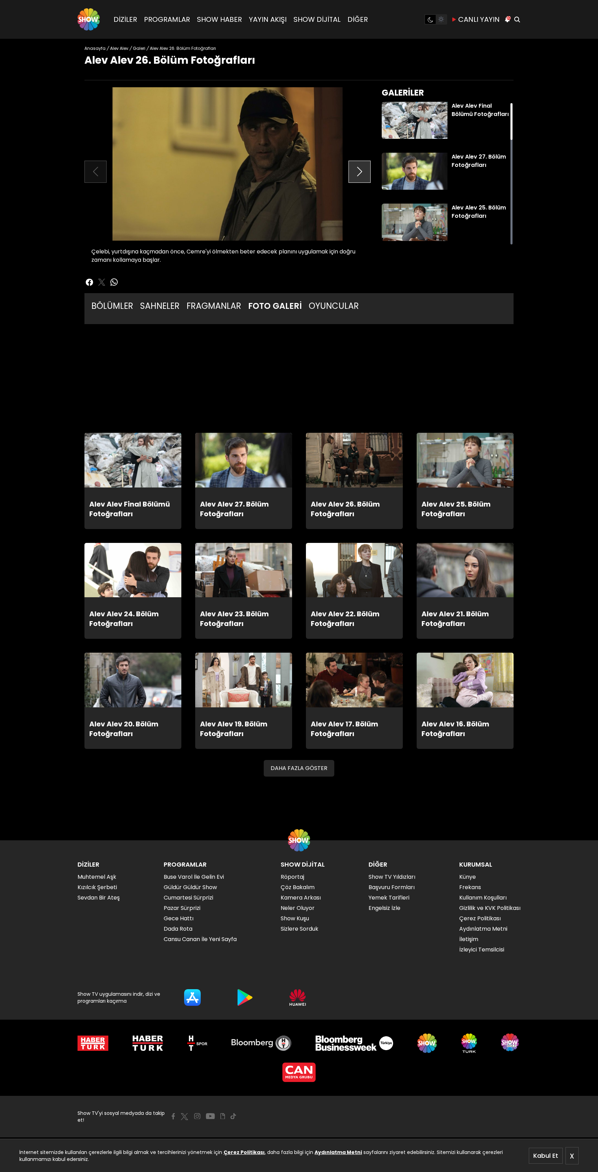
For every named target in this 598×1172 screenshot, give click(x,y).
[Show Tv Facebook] (173, 1116)
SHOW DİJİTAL (317, 19)
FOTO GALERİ (275, 306)
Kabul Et (545, 1155)
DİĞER (357, 19)
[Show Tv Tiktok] (233, 1116)
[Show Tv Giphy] (222, 1116)
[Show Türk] (469, 1043)
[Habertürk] (93, 1043)
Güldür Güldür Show (190, 887)
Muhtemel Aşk (97, 877)
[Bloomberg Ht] (261, 1043)
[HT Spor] (197, 1043)
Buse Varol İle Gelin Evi (194, 877)
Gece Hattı (178, 918)
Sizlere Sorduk (299, 929)
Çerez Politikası (244, 1152)
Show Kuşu (295, 918)
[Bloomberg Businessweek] (354, 1043)
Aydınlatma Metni (338, 1152)
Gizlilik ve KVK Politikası (489, 908)
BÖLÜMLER (112, 306)
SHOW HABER (219, 19)
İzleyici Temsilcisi (481, 950)
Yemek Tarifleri (389, 898)
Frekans (470, 887)
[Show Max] (510, 1043)
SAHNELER (160, 306)
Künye (467, 877)
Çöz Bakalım (298, 887)
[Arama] (517, 19)
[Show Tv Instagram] (197, 1116)
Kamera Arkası (301, 898)
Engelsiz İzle (384, 908)
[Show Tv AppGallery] (297, 997)
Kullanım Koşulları (483, 898)
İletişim (468, 939)
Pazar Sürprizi (182, 908)
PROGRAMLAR (167, 19)
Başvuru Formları (392, 887)
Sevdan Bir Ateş (99, 898)
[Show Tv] (89, 19)
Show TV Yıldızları (392, 877)
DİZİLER (125, 19)
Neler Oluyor (298, 908)
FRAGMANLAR (214, 306)
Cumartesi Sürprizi (188, 898)
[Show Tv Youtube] (210, 1116)
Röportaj (292, 877)
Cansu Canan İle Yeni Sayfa (200, 939)
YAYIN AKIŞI (268, 19)
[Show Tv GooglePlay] (245, 997)
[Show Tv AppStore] (192, 997)
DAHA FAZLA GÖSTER (299, 768)
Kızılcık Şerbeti (97, 887)
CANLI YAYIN (479, 19)
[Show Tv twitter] (101, 282)
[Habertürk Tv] (148, 1043)
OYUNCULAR (334, 306)
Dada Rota (178, 929)
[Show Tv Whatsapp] (114, 282)
